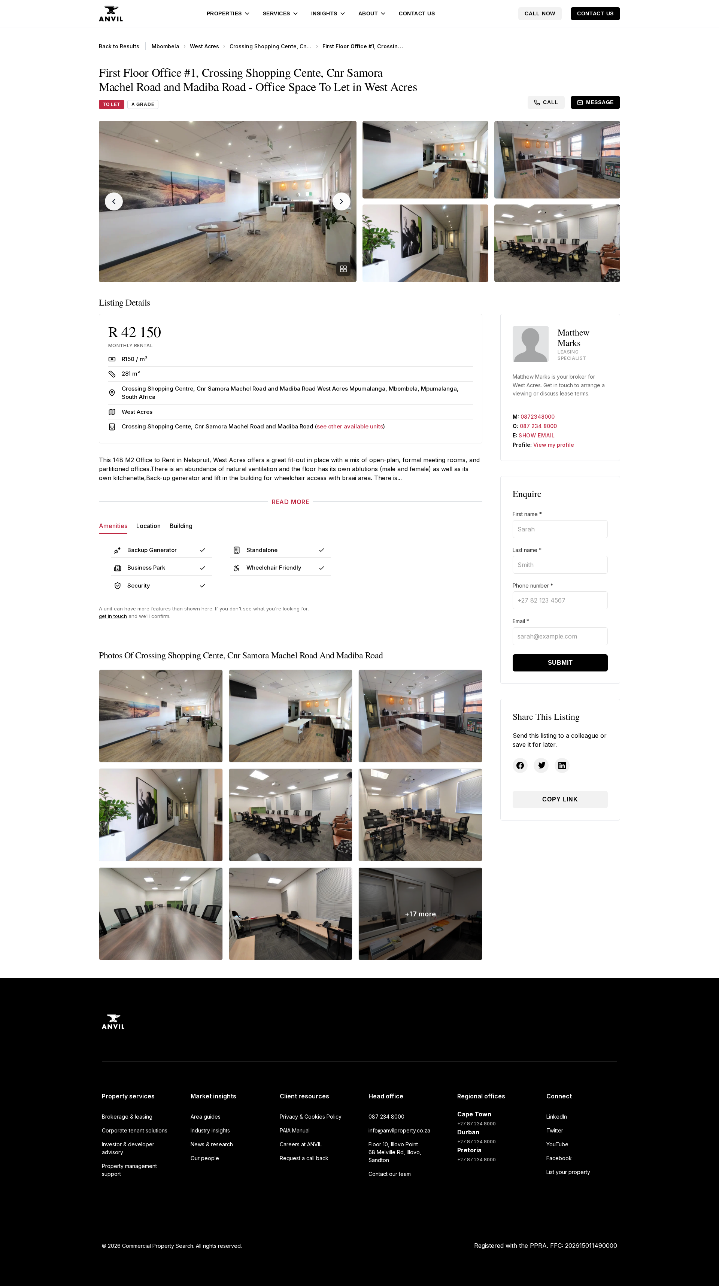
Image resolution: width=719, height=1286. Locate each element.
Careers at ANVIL (301, 1144)
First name (527, 514)
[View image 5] (557, 243)
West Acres (204, 46)
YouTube (557, 1144)
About (368, 13)
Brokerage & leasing (127, 1116)
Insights (324, 13)
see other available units (350, 426)
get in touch (113, 616)
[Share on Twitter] (541, 765)
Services (276, 13)
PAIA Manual (295, 1130)
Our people (205, 1158)
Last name (527, 550)
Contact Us (417, 13)
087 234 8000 (538, 426)
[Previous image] (114, 201)
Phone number (533, 585)
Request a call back (304, 1158)
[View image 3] (557, 159)
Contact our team (389, 1174)
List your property (568, 1172)
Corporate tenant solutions (134, 1130)
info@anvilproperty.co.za (399, 1130)
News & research (212, 1144)
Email (521, 621)
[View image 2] (425, 159)
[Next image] (342, 201)
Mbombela (165, 46)
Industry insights (210, 1130)
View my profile (553, 445)
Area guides (206, 1116)
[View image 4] (425, 243)
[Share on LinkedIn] (562, 765)
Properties (224, 13)
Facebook (559, 1158)
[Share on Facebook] (520, 765)
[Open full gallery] (343, 269)
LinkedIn (556, 1116)
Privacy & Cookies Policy (311, 1116)
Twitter (554, 1130)
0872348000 (538, 416)
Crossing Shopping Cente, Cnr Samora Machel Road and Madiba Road (271, 46)
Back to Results (119, 46)
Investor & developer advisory (128, 1148)
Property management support (129, 1170)
